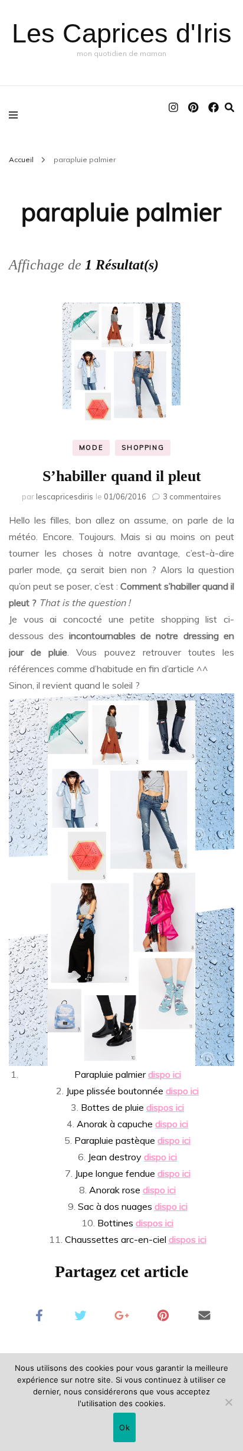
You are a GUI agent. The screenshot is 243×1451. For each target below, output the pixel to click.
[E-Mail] (204, 1314)
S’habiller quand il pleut (121, 476)
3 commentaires (192, 496)
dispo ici (164, 1074)
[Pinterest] (163, 1314)
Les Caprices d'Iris (122, 33)
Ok (124, 1427)
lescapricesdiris (64, 496)
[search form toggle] (229, 107)
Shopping (142, 447)
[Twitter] (80, 1314)
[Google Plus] (121, 1314)
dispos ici (165, 1107)
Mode (91, 447)
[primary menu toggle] (16, 114)
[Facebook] (39, 1314)
